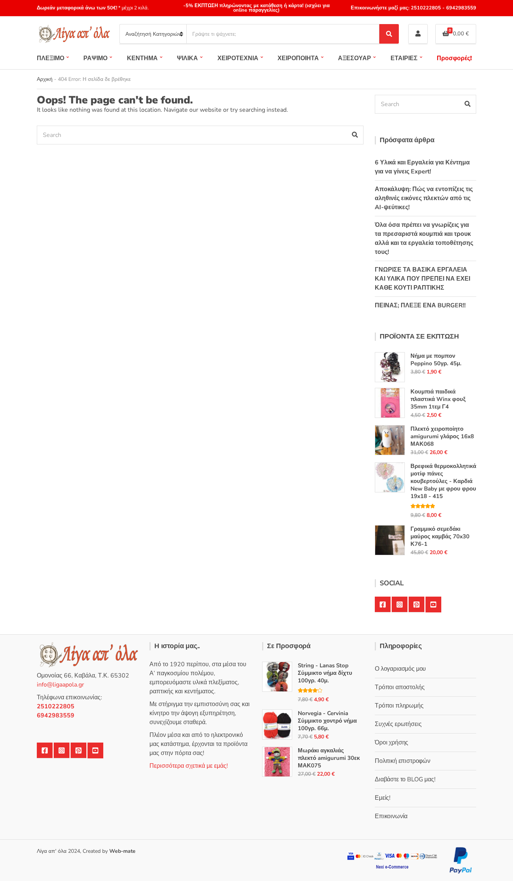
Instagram (399, 604)
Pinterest (416, 604)
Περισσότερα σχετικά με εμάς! (188, 766)
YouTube (433, 604)
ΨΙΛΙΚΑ (187, 58)
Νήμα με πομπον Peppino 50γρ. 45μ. (436, 359)
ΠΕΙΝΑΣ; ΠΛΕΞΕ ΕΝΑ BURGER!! (420, 305)
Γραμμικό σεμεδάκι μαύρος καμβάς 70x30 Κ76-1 (439, 536)
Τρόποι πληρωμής (399, 706)
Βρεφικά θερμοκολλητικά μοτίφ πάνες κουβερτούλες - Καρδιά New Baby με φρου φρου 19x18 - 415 (443, 481)
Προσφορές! (454, 58)
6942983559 (460, 8)
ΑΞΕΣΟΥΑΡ (354, 58)
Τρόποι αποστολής (399, 687)
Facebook (383, 604)
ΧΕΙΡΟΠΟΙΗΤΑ (298, 58)
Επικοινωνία (391, 816)
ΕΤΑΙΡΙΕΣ (404, 58)
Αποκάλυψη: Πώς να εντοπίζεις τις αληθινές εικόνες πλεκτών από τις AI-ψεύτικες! (424, 198)
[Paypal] (461, 859)
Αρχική (45, 79)
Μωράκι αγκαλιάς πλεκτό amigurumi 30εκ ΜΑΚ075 (329, 758)
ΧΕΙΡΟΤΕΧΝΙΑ (237, 58)
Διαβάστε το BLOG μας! (405, 779)
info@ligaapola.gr (60, 684)
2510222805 (426, 8)
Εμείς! (383, 798)
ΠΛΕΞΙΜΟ (50, 58)
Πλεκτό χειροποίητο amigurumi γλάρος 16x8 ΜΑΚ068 (442, 436)
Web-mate (122, 851)
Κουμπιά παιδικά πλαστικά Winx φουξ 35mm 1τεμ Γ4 (438, 399)
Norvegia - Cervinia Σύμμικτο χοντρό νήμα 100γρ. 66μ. (327, 720)
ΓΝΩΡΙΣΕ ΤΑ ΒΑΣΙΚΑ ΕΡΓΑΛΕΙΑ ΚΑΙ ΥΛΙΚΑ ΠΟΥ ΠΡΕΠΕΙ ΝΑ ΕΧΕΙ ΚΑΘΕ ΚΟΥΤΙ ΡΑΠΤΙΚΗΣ (422, 279)
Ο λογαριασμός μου (400, 669)
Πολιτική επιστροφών (402, 761)
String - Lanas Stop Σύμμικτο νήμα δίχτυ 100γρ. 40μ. (325, 673)
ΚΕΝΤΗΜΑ (142, 58)
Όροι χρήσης (391, 742)
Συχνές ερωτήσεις (398, 724)
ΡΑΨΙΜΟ (95, 58)
